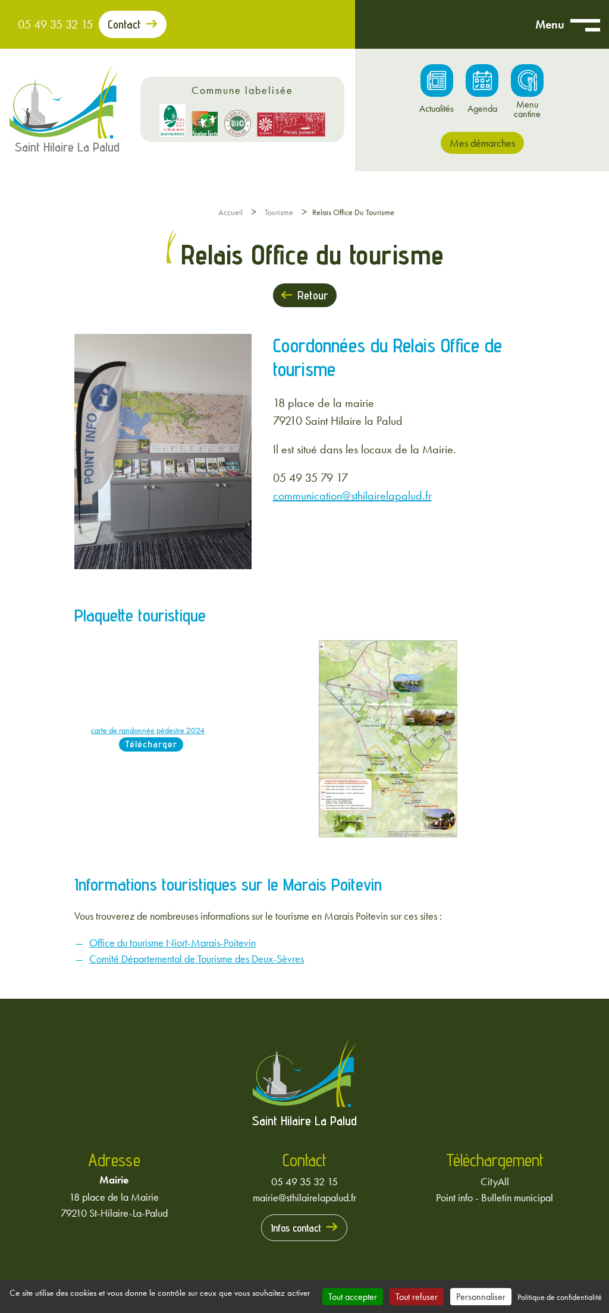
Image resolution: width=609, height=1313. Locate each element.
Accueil (230, 212)
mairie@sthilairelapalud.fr (304, 1197)
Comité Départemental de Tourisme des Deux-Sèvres (196, 958)
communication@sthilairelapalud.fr (352, 495)
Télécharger (151, 744)
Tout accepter (352, 1296)
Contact (124, 24)
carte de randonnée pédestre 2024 (148, 730)
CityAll (495, 1181)
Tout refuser (416, 1296)
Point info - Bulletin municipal (494, 1197)
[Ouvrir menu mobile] (585, 24)
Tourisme (279, 212)
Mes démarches (482, 143)
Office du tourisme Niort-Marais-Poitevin (172, 942)
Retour (312, 295)
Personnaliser (481, 1296)
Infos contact (296, 1228)
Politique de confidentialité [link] (559, 1297)
